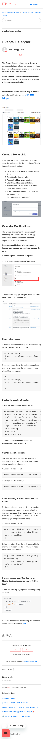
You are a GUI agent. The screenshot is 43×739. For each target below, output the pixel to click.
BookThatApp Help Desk (10, 12)
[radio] (15, 650)
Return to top (7, 669)
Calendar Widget (8, 698)
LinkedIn (10, 635)
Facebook (3, 635)
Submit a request (30, 661)
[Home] (9, 5)
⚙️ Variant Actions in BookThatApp (16, 716)
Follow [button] (21, 55)
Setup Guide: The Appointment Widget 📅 (18, 711)
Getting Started (27, 12)
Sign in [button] (35, 4)
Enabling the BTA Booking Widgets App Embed (20, 707)
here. (25, 623)
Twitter (7, 635)
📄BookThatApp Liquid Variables (15, 702)
